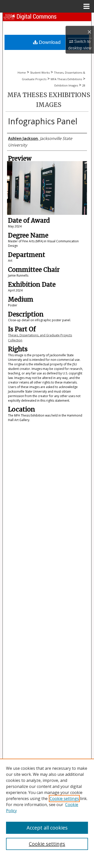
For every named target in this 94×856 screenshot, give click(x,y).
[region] (47, 807)
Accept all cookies (47, 827)
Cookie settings (64, 798)
